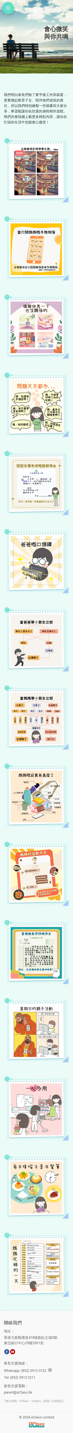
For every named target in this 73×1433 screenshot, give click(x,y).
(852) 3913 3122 (33, 1371)
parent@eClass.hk (18, 1392)
